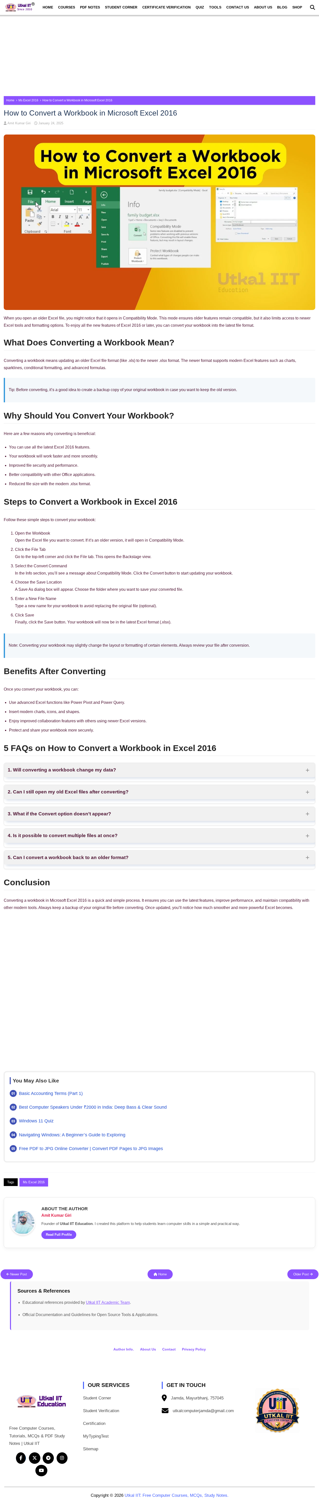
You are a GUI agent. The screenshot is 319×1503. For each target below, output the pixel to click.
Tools (215, 7)
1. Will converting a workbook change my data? (62, 769)
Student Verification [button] (101, 1410)
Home (48, 7)
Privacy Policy (194, 1349)
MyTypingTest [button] (96, 1436)
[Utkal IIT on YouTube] (41, 1471)
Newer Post (18, 1274)
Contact (169, 1349)
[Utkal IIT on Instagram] (62, 1458)
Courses (66, 7)
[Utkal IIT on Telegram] (48, 1458)
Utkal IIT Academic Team (108, 1302)
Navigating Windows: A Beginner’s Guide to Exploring (72, 1134)
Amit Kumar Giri (19, 123)
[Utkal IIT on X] (35, 1458)
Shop (297, 7)
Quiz (200, 7)
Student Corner (121, 7)
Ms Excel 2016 (28, 100)
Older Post (301, 1274)
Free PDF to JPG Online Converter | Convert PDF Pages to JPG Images (91, 1148)
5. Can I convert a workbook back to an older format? (68, 857)
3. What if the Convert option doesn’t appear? (59, 813)
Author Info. (123, 1349)
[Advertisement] (159, 54)
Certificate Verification (166, 7)
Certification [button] (94, 1423)
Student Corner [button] (97, 1398)
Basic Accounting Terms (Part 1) (51, 1093)
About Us (263, 7)
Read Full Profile (59, 1234)
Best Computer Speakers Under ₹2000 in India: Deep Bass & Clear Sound (93, 1107)
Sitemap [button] (90, 1449)
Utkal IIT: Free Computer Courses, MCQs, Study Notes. (177, 1495)
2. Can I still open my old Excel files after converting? (68, 791)
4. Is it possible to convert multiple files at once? (63, 835)
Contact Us (237, 7)
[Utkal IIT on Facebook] (21, 1458)
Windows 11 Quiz (36, 1120)
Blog (282, 7)
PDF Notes (90, 7)
